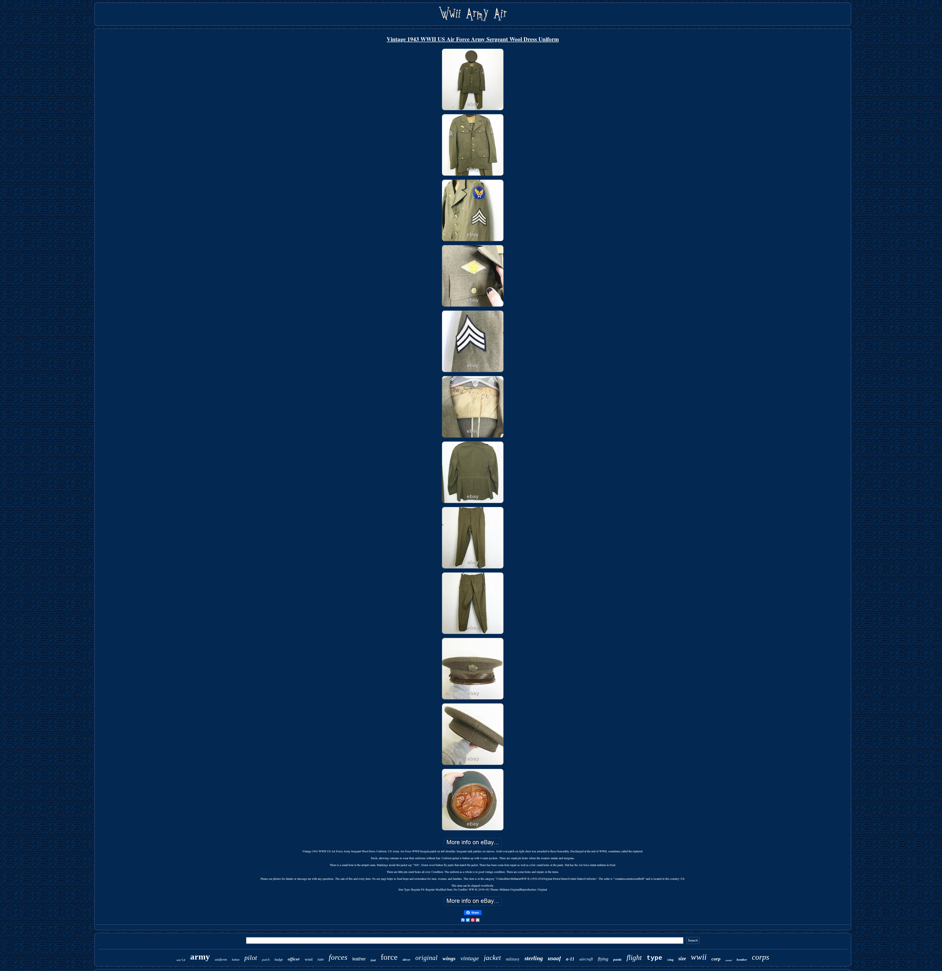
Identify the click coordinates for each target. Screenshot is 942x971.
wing (670, 959)
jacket (492, 957)
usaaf (554, 958)
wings (449, 958)
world (181, 960)
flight (634, 957)
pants (617, 959)
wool (309, 959)
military (513, 959)
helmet (235, 959)
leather (359, 959)
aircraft (586, 959)
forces (338, 957)
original (426, 957)
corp (715, 958)
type (654, 958)
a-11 (570, 958)
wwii (698, 956)
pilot (250, 957)
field (373, 960)
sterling (533, 958)
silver (406, 959)
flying (603, 958)
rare (320, 959)
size (682, 958)
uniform (221, 959)
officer (294, 959)
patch (266, 959)
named (728, 960)
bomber (742, 959)
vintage (469, 958)
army (200, 956)
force (389, 957)
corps (760, 957)
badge (279, 959)
